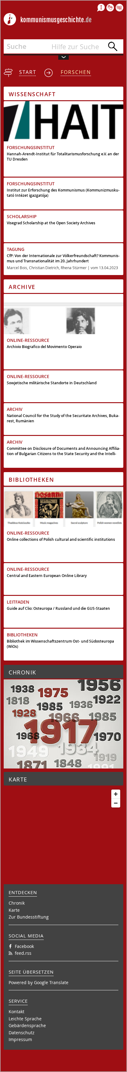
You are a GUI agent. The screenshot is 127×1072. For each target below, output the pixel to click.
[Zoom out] (115, 803)
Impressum (20, 1039)
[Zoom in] (115, 794)
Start (27, 72)
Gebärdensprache (27, 1025)
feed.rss (23, 953)
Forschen (76, 72)
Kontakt (16, 1011)
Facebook (24, 946)
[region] (63, 824)
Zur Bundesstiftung (29, 917)
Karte (14, 910)
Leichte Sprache (25, 1019)
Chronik (17, 903)
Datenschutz (22, 1032)
